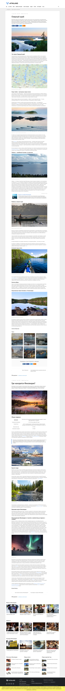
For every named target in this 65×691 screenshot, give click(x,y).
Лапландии (40, 478)
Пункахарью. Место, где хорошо (52, 659)
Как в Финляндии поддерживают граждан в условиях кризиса (51, 615)
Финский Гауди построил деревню (35, 667)
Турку (33, 436)
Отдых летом (27, 657)
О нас (43, 6)
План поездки (26, 6)
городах (17, 585)
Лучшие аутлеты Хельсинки (15, 667)
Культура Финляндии (11, 638)
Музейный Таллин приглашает (52, 667)
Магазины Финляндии (11, 657)
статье (26, 245)
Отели (35, 6)
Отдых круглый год (46, 657)
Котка (33, 579)
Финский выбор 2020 (11, 614)
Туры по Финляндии (22, 683)
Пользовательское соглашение (24, 684)
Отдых (31, 6)
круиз (18, 103)
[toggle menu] (6, 6)
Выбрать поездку (19, 6)
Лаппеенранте (39, 572)
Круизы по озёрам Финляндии (24, 194)
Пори (21, 574)
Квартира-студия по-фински (25, 614)
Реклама (32, 681)
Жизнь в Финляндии (11, 602)
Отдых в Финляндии (22, 681)
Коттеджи (39, 6)
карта (38, 584)
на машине (24, 436)
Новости (8, 620)
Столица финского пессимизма (12, 650)
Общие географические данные (39, 583)
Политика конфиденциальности (36, 683)
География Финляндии (15, 584)
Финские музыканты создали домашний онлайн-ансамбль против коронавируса (25, 633)
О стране (10, 6)
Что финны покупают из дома (16, 659)
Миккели (15, 141)
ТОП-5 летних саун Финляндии (34, 672)
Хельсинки (37, 436)
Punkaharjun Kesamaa (15, 149)
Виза (14, 6)
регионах (13, 585)
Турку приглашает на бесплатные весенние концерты (37, 633)
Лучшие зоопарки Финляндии (52, 663)
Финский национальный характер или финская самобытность (51, 651)
